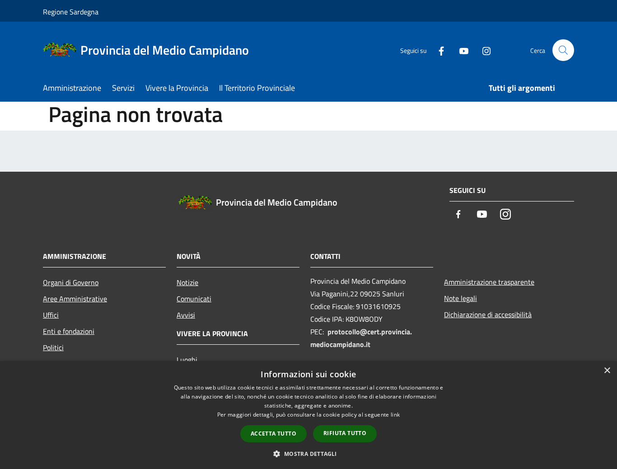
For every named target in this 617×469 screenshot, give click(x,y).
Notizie (187, 282)
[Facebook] (438, 50)
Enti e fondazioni (68, 331)
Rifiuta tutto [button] (344, 433)
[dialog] (308, 415)
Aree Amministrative (75, 298)
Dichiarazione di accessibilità (488, 314)
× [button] (606, 370)
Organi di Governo (70, 282)
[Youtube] (460, 50)
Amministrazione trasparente (489, 282)
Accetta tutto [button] (273, 433)
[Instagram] (483, 50)
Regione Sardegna (70, 11)
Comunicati (194, 298)
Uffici (51, 315)
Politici (53, 347)
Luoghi (187, 359)
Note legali (460, 298)
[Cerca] (563, 50)
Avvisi (186, 315)
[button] (308, 453)
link (395, 414)
